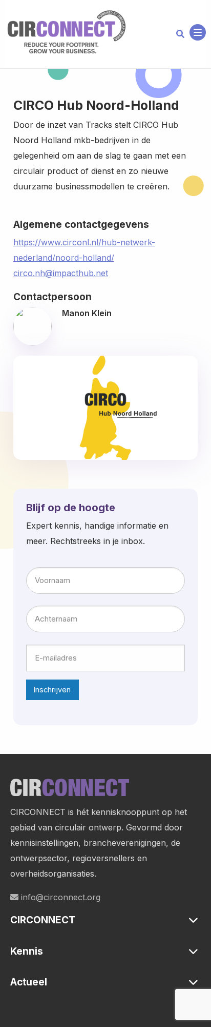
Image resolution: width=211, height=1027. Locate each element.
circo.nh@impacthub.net (60, 273)
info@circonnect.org (59, 897)
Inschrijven (52, 689)
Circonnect (66, 32)
